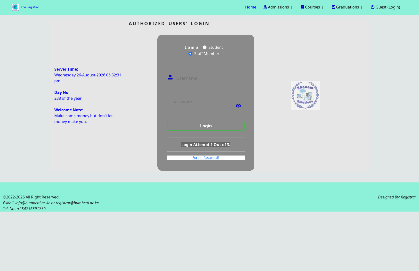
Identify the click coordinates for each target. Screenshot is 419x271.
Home (250, 7)
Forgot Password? (206, 158)
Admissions (278, 7)
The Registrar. (30, 7)
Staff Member (206, 53)
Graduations (347, 7)
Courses (312, 7)
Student (216, 47)
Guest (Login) (387, 7)
